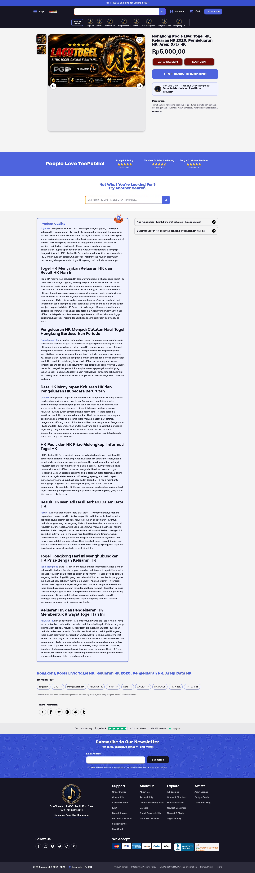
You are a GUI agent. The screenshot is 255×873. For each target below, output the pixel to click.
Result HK (46, 512)
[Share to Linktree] (59, 712)
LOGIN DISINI (199, 62)
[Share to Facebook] (50, 712)
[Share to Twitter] (42, 712)
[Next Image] (139, 86)
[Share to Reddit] (75, 712)
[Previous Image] (53, 86)
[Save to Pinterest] (67, 712)
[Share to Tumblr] (83, 712)
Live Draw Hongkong (185, 74)
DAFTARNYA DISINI (168, 62)
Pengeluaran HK (49, 340)
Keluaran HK (47, 620)
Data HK (45, 397)
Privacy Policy (121, 767)
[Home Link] (53, 11)
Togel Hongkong (49, 566)
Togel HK (45, 228)
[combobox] (116, 11)
